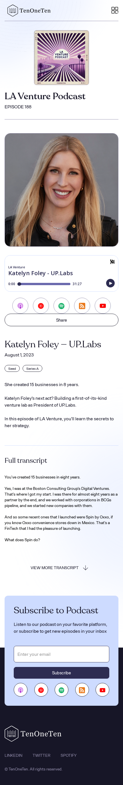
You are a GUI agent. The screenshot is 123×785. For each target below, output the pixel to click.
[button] (114, 11)
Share (61, 319)
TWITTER (41, 755)
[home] (28, 11)
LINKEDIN (13, 755)
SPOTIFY (69, 755)
